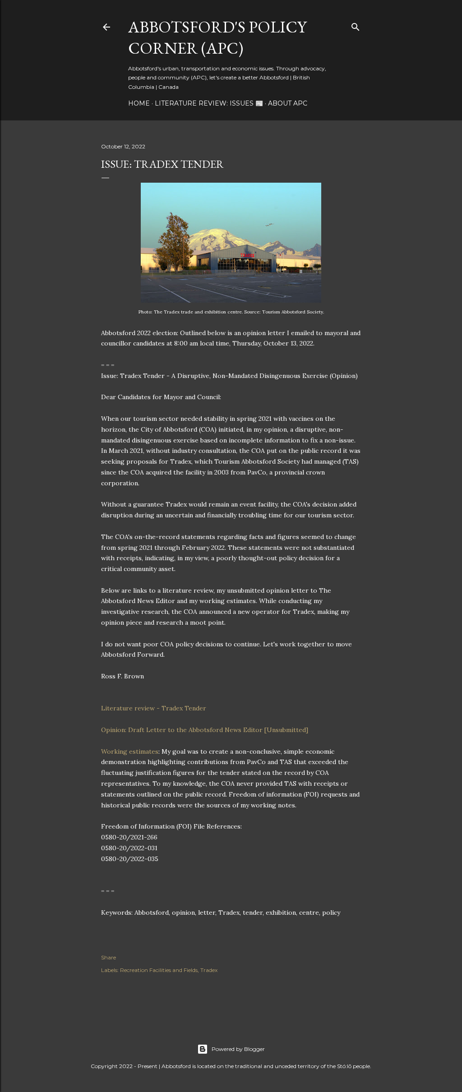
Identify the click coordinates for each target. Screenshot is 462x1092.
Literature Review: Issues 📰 (209, 103)
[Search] (355, 25)
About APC (287, 103)
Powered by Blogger (238, 1049)
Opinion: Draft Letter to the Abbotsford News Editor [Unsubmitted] (204, 730)
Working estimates (129, 751)
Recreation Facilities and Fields (159, 970)
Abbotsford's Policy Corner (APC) (217, 37)
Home (139, 103)
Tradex (208, 970)
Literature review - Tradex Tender (153, 708)
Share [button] (108, 957)
